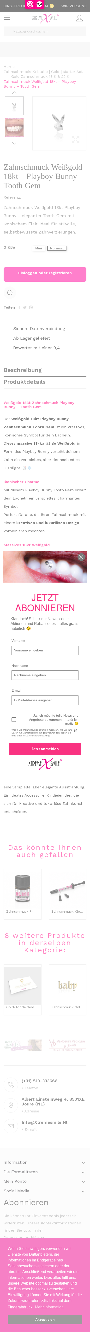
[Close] (81, 557)
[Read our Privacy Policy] (75, 731)
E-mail (16, 690)
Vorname (18, 641)
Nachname (20, 666)
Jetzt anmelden (45, 749)
